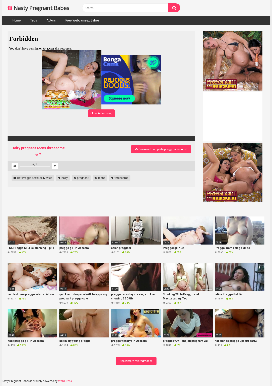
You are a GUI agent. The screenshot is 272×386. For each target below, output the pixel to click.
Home (16, 20)
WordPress (65, 381)
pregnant (82, 177)
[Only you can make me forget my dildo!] (101, 138)
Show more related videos (136, 361)
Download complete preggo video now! (162, 149)
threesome (121, 177)
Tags (33, 20)
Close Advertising (101, 113)
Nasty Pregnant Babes (40, 8)
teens (101, 177)
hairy (64, 177)
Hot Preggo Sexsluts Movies (34, 177)
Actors (51, 20)
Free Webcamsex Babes (82, 20)
